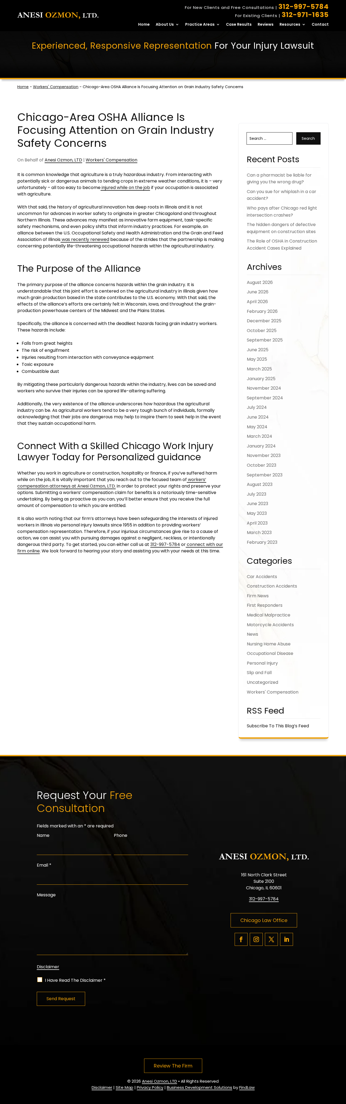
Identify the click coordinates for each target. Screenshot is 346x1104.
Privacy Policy (150, 1087)
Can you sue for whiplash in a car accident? (281, 195)
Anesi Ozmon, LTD (63, 160)
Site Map (124, 1087)
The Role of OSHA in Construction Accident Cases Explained (282, 244)
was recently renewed (85, 239)
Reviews (266, 24)
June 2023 (257, 503)
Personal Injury (262, 663)
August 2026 (260, 282)
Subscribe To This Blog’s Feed (278, 726)
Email (44, 865)
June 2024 (258, 417)
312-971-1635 (305, 14)
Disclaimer (48, 967)
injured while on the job (125, 187)
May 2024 (257, 427)
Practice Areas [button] (200, 24)
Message (46, 895)
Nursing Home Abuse (269, 644)
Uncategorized (262, 682)
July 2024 (257, 407)
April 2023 (257, 523)
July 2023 (256, 494)
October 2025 (262, 330)
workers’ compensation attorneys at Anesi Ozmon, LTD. (111, 482)
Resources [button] (290, 24)
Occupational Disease (270, 653)
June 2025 (257, 350)
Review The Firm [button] (173, 1065)
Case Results (239, 24)
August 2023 (259, 484)
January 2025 (261, 379)
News (252, 634)
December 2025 (264, 321)
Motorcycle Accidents (270, 625)
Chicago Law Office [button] (263, 920)
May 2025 (257, 359)
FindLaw (247, 1087)
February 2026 (262, 311)
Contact (320, 24)
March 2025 (259, 369)
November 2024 (264, 388)
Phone (120, 835)
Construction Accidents (272, 586)
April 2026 (257, 302)
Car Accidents (262, 576)
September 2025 (265, 340)
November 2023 (264, 455)
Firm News (258, 596)
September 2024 (265, 398)
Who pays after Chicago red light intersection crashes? (282, 211)
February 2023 (262, 542)
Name (43, 835)
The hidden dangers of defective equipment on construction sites (281, 228)
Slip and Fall (259, 672)
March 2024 (259, 436)
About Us (165, 24)
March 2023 (259, 532)
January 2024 (261, 446)
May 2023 (257, 513)
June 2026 (257, 292)
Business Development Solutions (199, 1087)
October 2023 (261, 465)
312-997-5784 (303, 6)
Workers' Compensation (111, 160)
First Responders (264, 605)
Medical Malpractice (268, 615)
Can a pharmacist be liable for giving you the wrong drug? (279, 178)
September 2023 (264, 475)
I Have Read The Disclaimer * (75, 980)
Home (144, 24)
